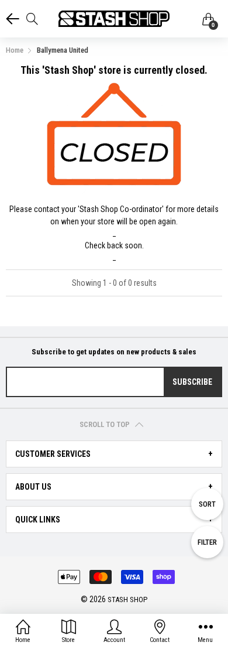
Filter (207, 542)
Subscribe (192, 382)
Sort (207, 504)
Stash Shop (127, 599)
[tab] (114, 454)
